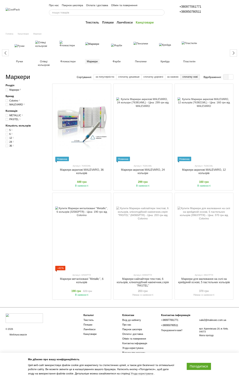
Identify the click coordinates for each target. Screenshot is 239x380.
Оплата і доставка (97, 5)
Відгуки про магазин (133, 352)
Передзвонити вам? (171, 330)
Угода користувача (132, 348)
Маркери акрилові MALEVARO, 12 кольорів (204, 171)
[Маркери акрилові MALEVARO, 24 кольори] (142, 124)
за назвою (173, 76)
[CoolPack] (24, 318)
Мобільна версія (18, 334)
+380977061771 (190, 6)
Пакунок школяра (72, 5)
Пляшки (108, 22)
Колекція (11, 110)
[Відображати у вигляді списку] (230, 76)
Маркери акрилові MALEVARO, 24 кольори (143, 171)
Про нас (54, 5)
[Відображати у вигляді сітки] (225, 76)
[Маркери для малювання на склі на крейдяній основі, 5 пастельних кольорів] (204, 233)
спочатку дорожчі (153, 76)
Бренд (10, 96)
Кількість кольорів (18, 125)
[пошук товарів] (161, 12)
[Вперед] (233, 53)
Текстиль (92, 22)
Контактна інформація (134, 343)
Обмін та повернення (124, 5)
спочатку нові (190, 76)
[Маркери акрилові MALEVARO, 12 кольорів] (204, 124)
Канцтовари (145, 22)
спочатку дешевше (128, 76)
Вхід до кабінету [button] (131, 320)
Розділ (10, 85)
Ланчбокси (125, 22)
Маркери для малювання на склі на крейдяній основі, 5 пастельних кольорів (204, 280)
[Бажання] (211, 9)
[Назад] (5, 52)
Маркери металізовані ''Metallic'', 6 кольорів (81, 280)
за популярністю (105, 76)
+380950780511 (190, 11)
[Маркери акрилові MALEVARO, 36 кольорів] (81, 124)
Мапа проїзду (206, 335)
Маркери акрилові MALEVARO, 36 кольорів (82, 171)
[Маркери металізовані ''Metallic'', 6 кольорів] (81, 233)
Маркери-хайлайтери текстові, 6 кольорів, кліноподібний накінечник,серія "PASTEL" (143, 282)
